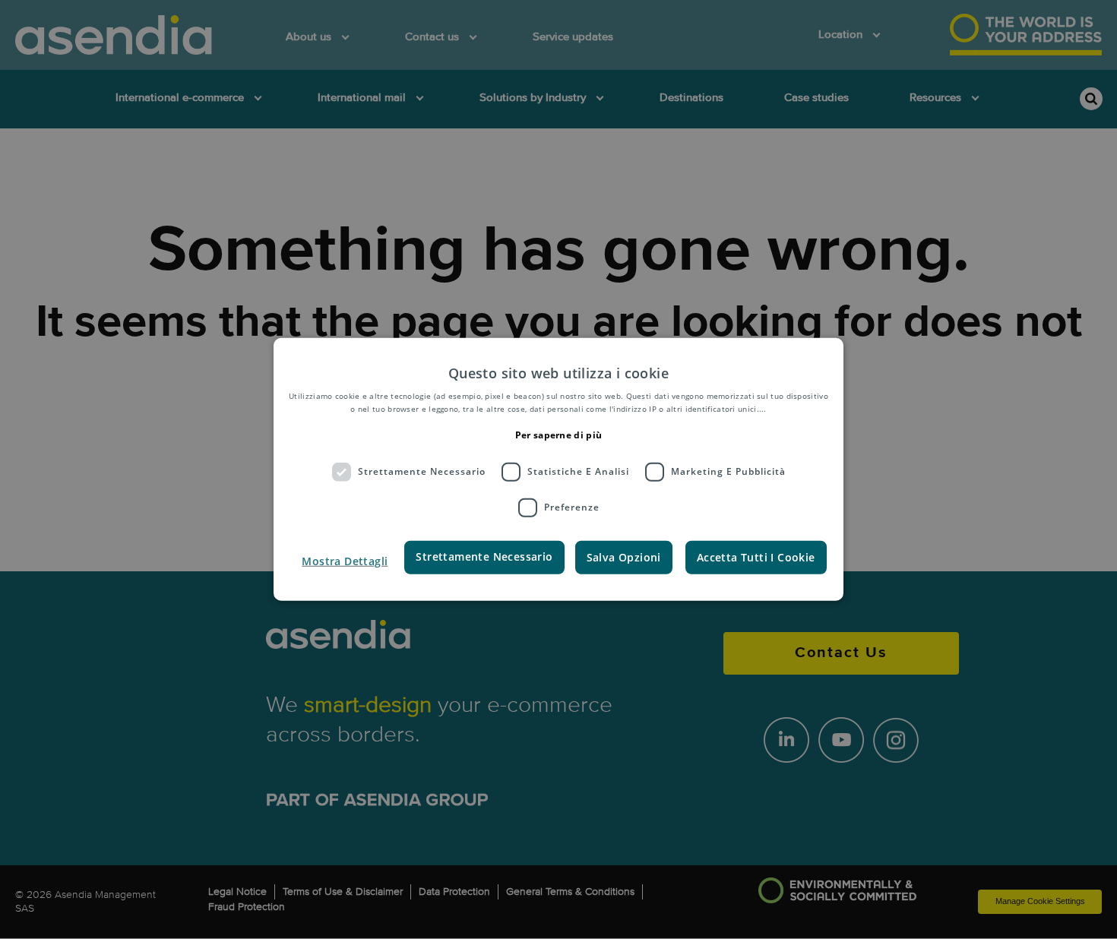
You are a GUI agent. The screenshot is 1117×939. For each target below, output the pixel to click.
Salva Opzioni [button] (624, 556)
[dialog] (558, 469)
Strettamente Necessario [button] (484, 556)
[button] (344, 561)
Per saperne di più (558, 434)
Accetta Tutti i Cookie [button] (756, 556)
